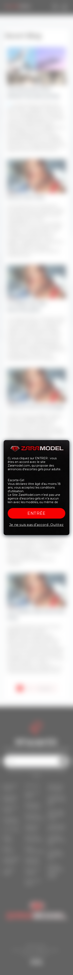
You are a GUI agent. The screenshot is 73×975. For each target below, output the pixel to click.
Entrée (36, 513)
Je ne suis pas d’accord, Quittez (36, 525)
